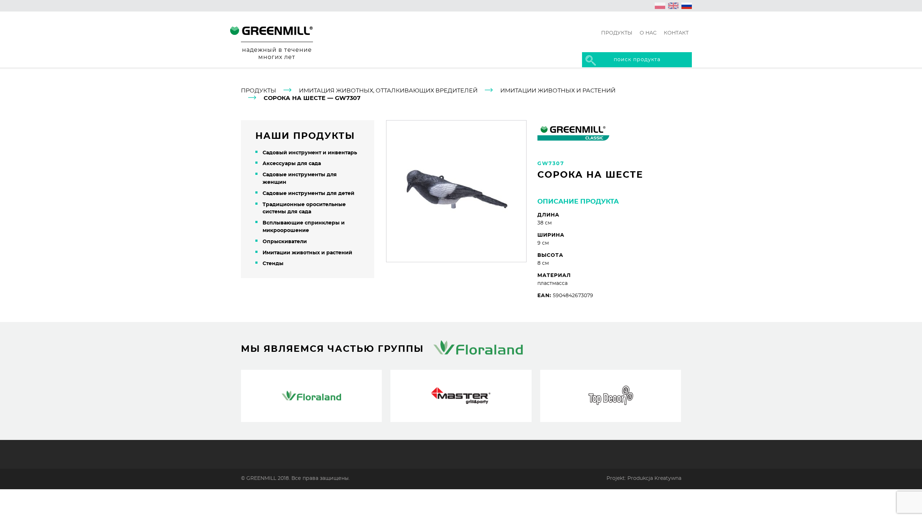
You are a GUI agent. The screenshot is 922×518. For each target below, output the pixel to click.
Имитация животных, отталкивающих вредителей (388, 91)
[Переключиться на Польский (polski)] (660, 6)
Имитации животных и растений (558, 91)
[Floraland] (311, 396)
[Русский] (686, 6)
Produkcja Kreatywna (654, 478)
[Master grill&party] (460, 396)
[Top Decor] (610, 396)
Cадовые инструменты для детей (308, 193)
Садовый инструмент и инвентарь (310, 152)
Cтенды (273, 263)
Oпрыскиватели (285, 241)
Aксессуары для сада (292, 163)
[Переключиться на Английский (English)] (673, 6)
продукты (258, 91)
